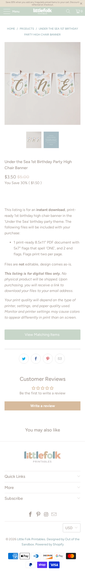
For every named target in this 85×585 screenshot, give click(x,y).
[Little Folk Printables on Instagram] (46, 515)
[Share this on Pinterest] (48, 359)
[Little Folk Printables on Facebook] (30, 515)
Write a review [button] (42, 406)
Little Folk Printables (31, 539)
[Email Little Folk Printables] (54, 515)
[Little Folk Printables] (42, 11)
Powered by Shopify (49, 544)
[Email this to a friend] (60, 359)
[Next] (76, 83)
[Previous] (8, 83)
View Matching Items (42, 334)
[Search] (68, 11)
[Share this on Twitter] (24, 359)
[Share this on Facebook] (36, 359)
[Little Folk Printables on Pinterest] (38, 515)
